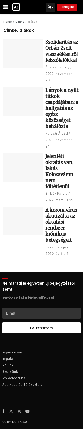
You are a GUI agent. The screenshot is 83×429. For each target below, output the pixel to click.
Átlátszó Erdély (57, 67)
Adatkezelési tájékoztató (22, 384)
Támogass (67, 7)
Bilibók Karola (56, 193)
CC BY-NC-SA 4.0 (14, 421)
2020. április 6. (57, 254)
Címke (19, 21)
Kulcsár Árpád (56, 133)
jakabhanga (55, 247)
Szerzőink (10, 371)
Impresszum (12, 352)
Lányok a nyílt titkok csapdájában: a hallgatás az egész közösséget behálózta (61, 108)
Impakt (7, 359)
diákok (32, 21)
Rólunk (7, 365)
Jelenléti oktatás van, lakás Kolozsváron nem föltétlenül (59, 171)
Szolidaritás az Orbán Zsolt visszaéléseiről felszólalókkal (61, 51)
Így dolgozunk (13, 378)
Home (7, 21)
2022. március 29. (59, 200)
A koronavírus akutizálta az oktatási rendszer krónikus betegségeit (61, 225)
